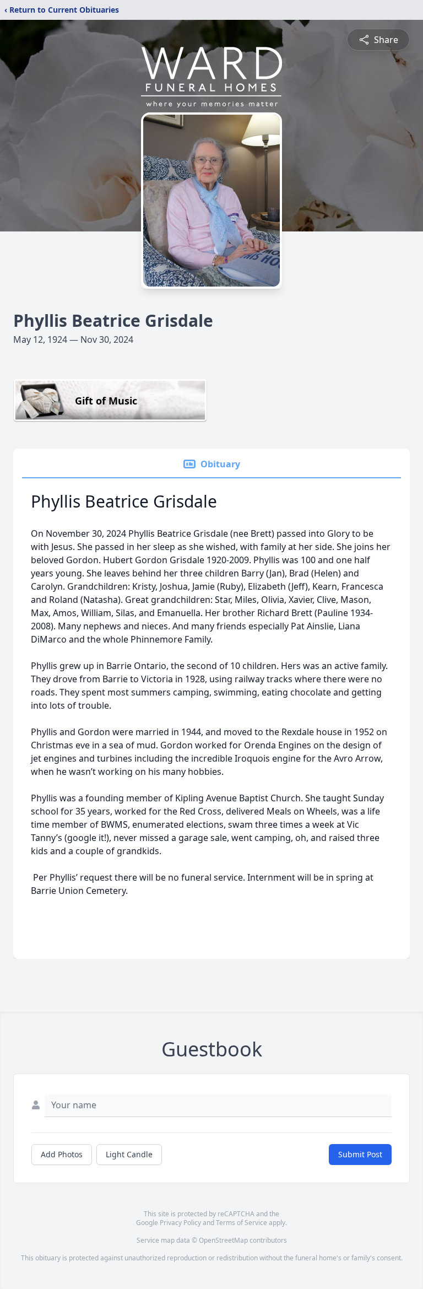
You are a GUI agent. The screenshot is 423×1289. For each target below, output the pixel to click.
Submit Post (360, 1154)
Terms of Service (241, 1222)
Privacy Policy (180, 1222)
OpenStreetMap (223, 1240)
